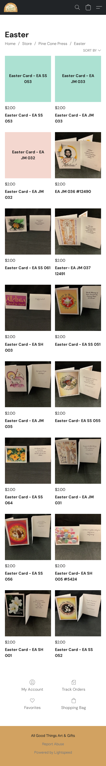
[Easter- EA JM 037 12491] (78, 231)
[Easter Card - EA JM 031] (78, 461)
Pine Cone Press (52, 43)
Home (10, 43)
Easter (80, 43)
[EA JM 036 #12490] (78, 155)
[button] (11, 7)
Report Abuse (53, 744)
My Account (32, 689)
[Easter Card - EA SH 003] (28, 308)
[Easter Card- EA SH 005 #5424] (78, 537)
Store (27, 43)
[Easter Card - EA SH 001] (28, 613)
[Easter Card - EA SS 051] (78, 308)
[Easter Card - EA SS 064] (28, 461)
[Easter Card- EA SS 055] (78, 384)
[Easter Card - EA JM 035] (28, 384)
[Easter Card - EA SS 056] (28, 537)
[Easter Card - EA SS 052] (78, 613)
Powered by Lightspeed (53, 752)
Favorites (32, 707)
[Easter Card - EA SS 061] (28, 231)
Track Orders (73, 689)
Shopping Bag (73, 707)
